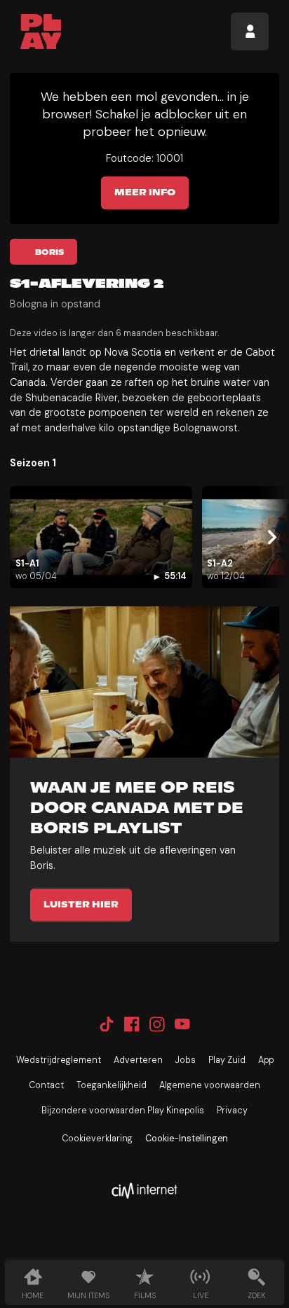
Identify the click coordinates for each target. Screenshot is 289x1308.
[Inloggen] (250, 31)
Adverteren (138, 1060)
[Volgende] (270, 537)
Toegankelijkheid (111, 1085)
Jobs (185, 1060)
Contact (46, 1085)
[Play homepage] (41, 31)
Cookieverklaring (97, 1138)
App (266, 1060)
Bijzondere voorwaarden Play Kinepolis (122, 1110)
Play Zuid (227, 1060)
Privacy (232, 1110)
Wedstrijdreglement (58, 1060)
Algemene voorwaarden (209, 1085)
